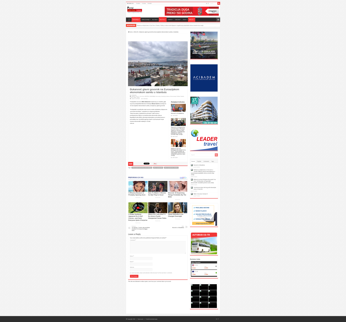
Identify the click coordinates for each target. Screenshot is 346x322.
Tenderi (182, 96)
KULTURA (154, 19)
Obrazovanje (173, 96)
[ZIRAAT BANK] (192, 11)
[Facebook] (208, 3)
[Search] (218, 3)
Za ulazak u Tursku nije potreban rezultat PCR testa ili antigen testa (141, 228)
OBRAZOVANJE (145, 19)
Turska (131, 97)
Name (132, 256)
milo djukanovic (158, 167)
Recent (193, 161)
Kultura (168, 96)
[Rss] (206, 3)
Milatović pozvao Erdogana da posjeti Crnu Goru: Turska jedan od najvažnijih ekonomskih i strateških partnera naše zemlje (167, 25)
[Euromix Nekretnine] (204, 110)
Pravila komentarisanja (151, 319)
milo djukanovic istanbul (171, 167)
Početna (138, 3)
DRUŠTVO (162, 19)
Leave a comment (136, 98)
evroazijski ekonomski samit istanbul (142, 167)
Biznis (137, 96)
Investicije (163, 96)
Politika (178, 96)
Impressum (140, 319)
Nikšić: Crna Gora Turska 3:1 (201, 194)
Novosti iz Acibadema (177, 113)
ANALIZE (191, 19)
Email (132, 261)
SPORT (184, 19)
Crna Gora (141, 96)
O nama (144, 3)
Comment (133, 240)
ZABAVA (170, 19)
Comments (206, 161)
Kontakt (150, 3)
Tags (212, 161)
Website (132, 267)
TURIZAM (177, 19)
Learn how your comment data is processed (159, 281)
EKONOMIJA (135, 19)
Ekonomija (158, 96)
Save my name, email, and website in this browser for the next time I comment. (152, 273)
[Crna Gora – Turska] (134, 9)
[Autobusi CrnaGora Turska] (204, 243)
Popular (199, 161)
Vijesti (135, 97)
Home (129, 19)
